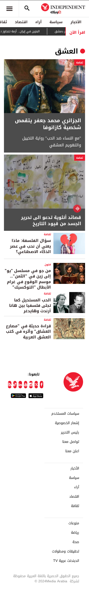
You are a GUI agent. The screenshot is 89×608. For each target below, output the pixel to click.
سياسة (56, 22)
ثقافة (79, 62)
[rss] (9, 384)
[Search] (27, 8)
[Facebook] (41, 384)
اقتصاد (21, 22)
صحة (75, 542)
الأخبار (75, 22)
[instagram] (31, 384)
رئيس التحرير (70, 432)
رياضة (75, 532)
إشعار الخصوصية (67, 423)
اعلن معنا (72, 451)
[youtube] (25, 384)
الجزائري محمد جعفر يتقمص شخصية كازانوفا (48, 124)
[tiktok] (15, 384)
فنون (47, 264)
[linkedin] (20, 384)
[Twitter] (36, 384)
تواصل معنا (70, 442)
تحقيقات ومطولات (65, 551)
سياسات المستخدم (65, 413)
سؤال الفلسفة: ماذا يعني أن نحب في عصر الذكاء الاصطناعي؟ (30, 246)
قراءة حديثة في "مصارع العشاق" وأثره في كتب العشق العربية (28, 331)
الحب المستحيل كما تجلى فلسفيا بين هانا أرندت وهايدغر (30, 305)
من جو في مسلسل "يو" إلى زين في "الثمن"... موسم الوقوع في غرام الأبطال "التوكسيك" (28, 279)
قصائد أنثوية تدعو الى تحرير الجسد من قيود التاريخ (51, 221)
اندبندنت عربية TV (66, 561)
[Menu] (9, 8)
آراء (38, 22)
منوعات (73, 523)
